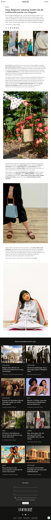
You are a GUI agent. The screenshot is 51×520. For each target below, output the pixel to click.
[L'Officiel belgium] (25, 2)
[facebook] (8, 28)
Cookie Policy (34, 517)
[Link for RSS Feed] (28, 514)
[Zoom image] (25, 125)
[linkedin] (12, 28)
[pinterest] (10, 28)
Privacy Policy (32, 499)
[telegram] (18, 28)
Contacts (20, 517)
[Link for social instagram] (25, 514)
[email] (6, 28)
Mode (7, 7)
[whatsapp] (16, 28)
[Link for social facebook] (22, 514)
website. (35, 258)
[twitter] (14, 28)
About (14, 517)
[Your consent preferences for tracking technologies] (49, 518)
